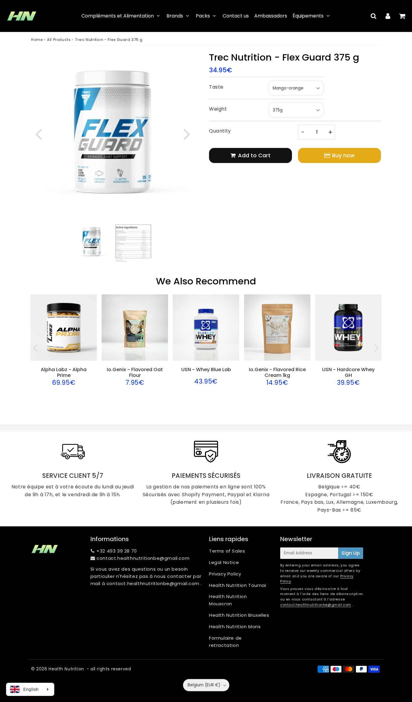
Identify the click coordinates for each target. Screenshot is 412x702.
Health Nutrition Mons (235, 626)
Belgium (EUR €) (204, 685)
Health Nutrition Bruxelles (239, 615)
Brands (174, 15)
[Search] (373, 16)
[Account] (388, 16)
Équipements (308, 15)
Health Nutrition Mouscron (228, 600)
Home (37, 39)
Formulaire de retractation (225, 641)
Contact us (236, 15)
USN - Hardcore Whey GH (348, 372)
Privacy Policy (225, 574)
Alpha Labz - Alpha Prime (64, 372)
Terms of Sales (227, 551)
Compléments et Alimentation (117, 15)
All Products (59, 39)
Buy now (343, 155)
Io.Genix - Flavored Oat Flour (135, 372)
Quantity (220, 130)
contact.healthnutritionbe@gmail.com (143, 558)
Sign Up (350, 553)
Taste (216, 86)
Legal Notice (224, 562)
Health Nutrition (66, 669)
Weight (218, 108)
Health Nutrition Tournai (237, 585)
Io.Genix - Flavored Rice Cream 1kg (277, 372)
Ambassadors (270, 15)
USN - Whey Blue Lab (206, 369)
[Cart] (402, 16)
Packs (203, 15)
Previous (38, 133)
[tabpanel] (92, 242)
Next (186, 133)
